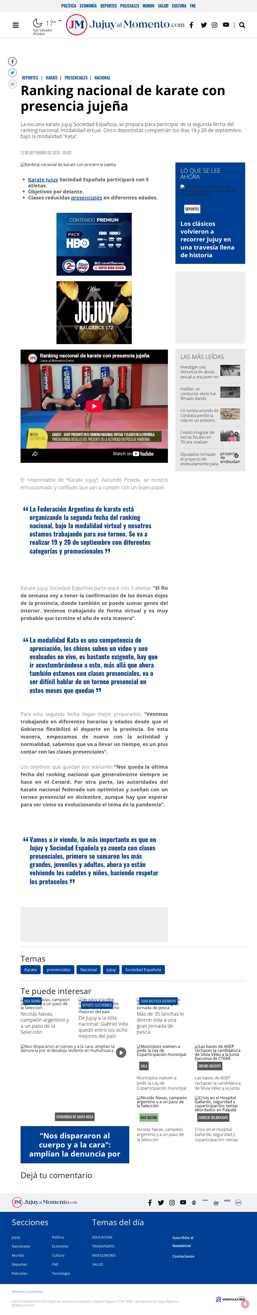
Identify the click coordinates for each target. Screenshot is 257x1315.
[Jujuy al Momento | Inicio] (239, 1221)
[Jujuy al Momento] (44, 1206)
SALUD (97, 1264)
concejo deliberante (213, 1117)
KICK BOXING (32, 1001)
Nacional (88, 969)
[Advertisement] (94, 924)
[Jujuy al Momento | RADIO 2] (227, 1203)
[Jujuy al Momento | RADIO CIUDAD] (238, 1203)
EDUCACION (102, 1237)
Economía (88, 6)
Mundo (148, 6)
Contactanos (183, 1256)
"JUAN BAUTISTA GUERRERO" (158, 1001)
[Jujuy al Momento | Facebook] (193, 25)
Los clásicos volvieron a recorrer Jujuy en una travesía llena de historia (207, 239)
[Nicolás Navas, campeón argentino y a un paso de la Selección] (46, 1007)
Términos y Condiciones (27, 1291)
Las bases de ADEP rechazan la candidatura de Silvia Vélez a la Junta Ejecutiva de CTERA (218, 1085)
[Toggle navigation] (15, 25)
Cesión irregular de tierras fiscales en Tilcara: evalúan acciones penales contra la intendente (198, 442)
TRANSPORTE (103, 1246)
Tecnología (61, 1273)
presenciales (86, 197)
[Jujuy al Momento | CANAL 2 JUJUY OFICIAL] (194, 1203)
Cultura (179, 6)
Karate (36, 179)
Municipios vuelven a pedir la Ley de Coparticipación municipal (161, 1083)
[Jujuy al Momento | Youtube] (226, 25)
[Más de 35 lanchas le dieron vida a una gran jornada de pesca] (162, 1007)
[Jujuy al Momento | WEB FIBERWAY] (216, 1203)
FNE (193, 6)
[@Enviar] (12, 84)
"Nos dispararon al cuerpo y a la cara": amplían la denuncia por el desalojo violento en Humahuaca (74, 1153)
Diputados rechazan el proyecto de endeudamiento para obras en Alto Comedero (199, 463)
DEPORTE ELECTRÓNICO (97, 1005)
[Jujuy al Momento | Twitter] (204, 25)
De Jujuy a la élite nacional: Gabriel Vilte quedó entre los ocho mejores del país (103, 1026)
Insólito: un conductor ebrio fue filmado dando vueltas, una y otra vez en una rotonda (199, 398)
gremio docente (210, 1066)
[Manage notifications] (245, 1304)
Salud (163, 6)
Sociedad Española (143, 969)
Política (68, 6)
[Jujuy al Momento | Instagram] (215, 25)
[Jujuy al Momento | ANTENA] (205, 1203)
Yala (144, 1066)
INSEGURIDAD (103, 1255)
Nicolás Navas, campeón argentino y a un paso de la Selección (45, 1022)
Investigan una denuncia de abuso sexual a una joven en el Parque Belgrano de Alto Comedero (199, 376)
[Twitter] (12, 72)
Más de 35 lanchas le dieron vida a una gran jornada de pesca (160, 1022)
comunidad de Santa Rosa (74, 1117)
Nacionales (21, 1246)
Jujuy (52, 179)
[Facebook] (12, 61)
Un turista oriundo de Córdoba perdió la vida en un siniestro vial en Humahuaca (199, 418)
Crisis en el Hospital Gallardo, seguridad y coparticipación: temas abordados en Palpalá (216, 1136)
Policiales (129, 6)
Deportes (108, 6)
